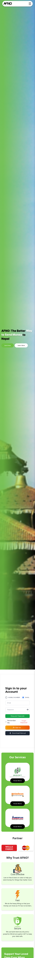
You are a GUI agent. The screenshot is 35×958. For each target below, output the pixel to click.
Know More (17, 782)
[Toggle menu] (30, 3)
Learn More (21, 347)
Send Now (7, 347)
